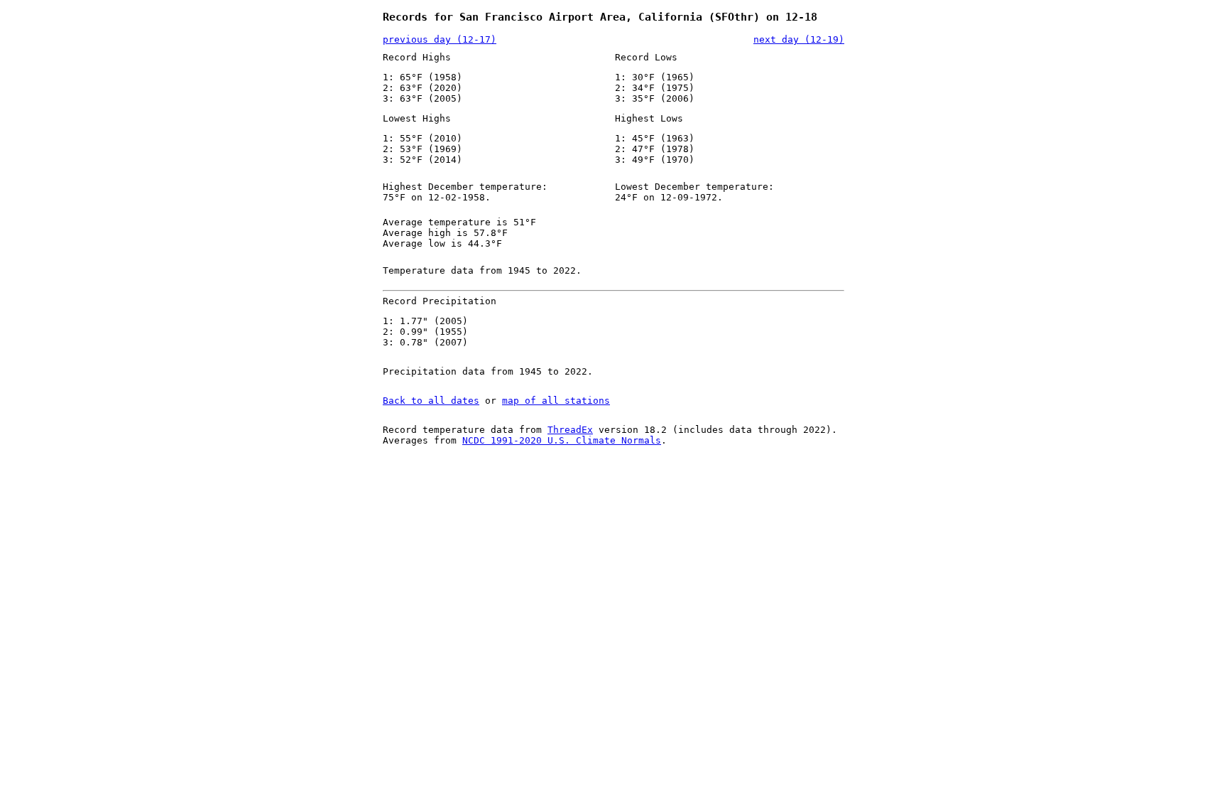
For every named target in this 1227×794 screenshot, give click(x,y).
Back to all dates (431, 400)
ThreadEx (570, 429)
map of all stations (556, 400)
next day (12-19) (798, 39)
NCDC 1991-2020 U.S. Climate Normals (561, 440)
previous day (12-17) (439, 39)
